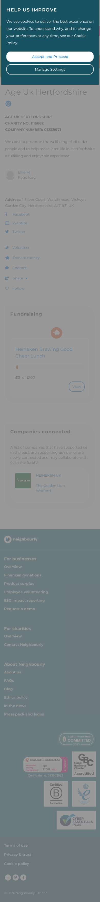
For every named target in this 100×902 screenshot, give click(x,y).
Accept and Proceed (50, 56)
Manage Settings (50, 69)
